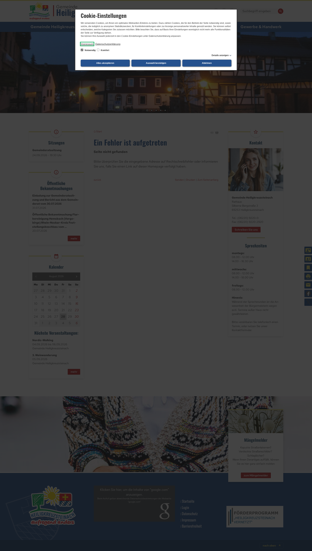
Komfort (104, 50)
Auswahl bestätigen (156, 63)
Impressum (87, 44)
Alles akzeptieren (105, 63)
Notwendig (90, 50)
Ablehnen (207, 63)
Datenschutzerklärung (107, 44)
